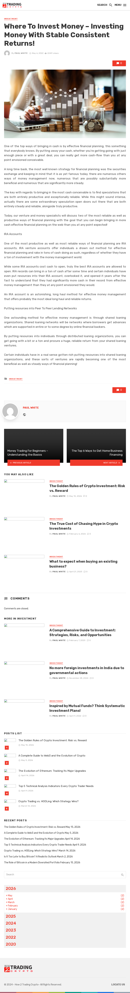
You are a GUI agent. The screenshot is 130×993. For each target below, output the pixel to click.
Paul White (21, 53)
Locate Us (118, 984)
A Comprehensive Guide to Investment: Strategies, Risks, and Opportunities (82, 632)
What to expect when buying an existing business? (83, 563)
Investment (11, 19)
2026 (11, 888)
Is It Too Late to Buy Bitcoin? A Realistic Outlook (30, 856)
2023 (11, 930)
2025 (11, 916)
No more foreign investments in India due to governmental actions (86, 670)
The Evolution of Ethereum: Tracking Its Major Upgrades (52, 770)
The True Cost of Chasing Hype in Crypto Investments (83, 526)
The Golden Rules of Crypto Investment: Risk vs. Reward (87, 488)
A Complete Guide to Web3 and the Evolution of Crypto (51, 755)
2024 (11, 923)
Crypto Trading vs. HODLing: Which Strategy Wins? (48, 801)
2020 (11, 944)
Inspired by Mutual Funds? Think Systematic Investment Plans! (87, 708)
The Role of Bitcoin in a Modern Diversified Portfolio (32, 862)
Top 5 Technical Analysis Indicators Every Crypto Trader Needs (56, 786)
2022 (11, 937)
